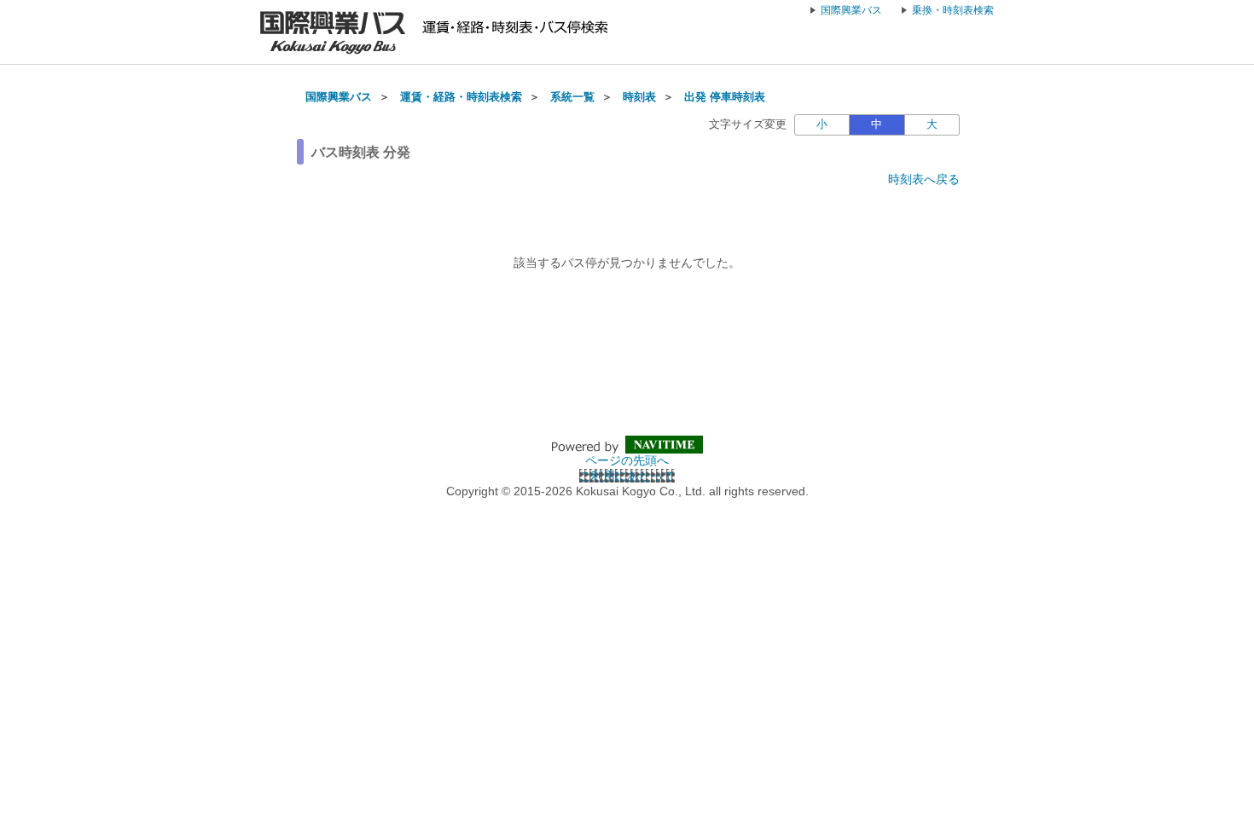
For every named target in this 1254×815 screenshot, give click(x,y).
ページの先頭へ (627, 460)
